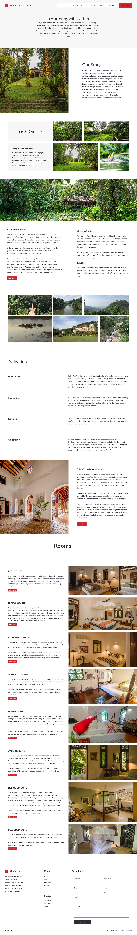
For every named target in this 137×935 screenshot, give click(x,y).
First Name (78, 879)
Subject (76, 897)
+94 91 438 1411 (16, 885)
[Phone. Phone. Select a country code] (106, 892)
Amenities (47, 886)
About (46, 879)
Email (46, 907)
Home (46, 876)
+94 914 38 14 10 (16, 888)
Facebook (47, 900)
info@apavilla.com (16, 891)
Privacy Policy (9, 930)
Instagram (47, 903)
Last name (107, 879)
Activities (47, 883)
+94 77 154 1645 (17, 882)
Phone (105, 888)
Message (77, 906)
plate (130, 930)
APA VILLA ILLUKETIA (20, 5)
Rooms (46, 889)
